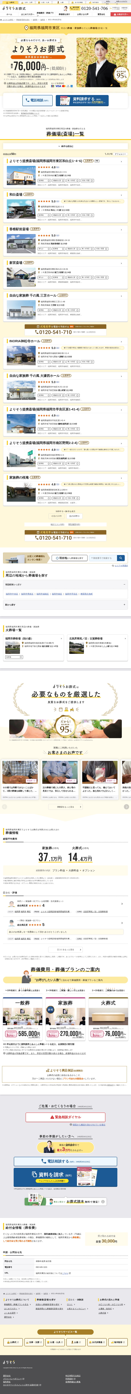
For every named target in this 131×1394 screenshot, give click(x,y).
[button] (26, 85)
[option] (18, 1304)
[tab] (10, 2)
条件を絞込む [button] (67, 146)
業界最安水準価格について (30, 113)
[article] (65, 907)
